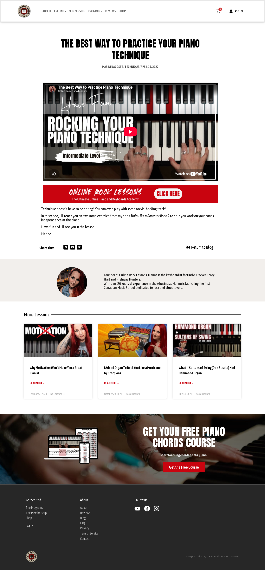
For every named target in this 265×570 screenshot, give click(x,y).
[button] (65, 247)
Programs (95, 11)
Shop (122, 11)
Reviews (110, 11)
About (46, 11)
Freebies (60, 11)
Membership (77, 11)
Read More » (37, 383)
